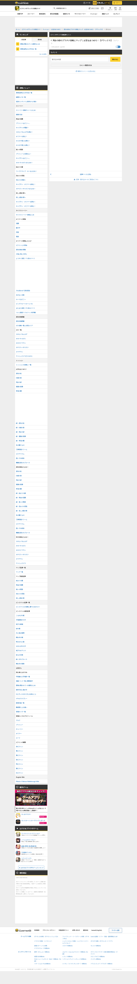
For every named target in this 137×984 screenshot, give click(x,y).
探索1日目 (19, 114)
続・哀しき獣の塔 (21, 511)
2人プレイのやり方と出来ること (26, 694)
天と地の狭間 (20, 633)
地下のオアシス (21, 650)
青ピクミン (19, 751)
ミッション (93, 14)
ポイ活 (88, 3)
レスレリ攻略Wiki (67, 956)
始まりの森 (19, 580)
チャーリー (19, 729)
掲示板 (40, 40)
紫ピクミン (19, 768)
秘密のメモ (66, 14)
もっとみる (42, 54)
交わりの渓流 (20, 594)
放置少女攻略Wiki (39, 956)
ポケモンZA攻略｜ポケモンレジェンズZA (46, 936)
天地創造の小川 (21, 620)
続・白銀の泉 (20, 427)
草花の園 (19, 391)
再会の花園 (19, 585)
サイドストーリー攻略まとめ (25, 215)
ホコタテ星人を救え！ (23, 145)
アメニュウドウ (21, 563)
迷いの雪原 (19, 589)
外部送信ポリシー (64, 930)
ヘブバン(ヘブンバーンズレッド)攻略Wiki (74, 959)
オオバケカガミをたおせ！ (24, 162)
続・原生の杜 (20, 423)
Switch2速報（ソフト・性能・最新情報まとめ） (104, 936)
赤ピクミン (19, 746)
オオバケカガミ (21, 338)
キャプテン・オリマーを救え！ (26, 184)
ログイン (118, 3)
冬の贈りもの (20, 445)
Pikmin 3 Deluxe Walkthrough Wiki (27, 781)
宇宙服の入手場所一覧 (23, 676)
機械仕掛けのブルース (23, 463)
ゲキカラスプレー (21, 698)
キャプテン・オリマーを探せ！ (26, 202)
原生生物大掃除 (21, 250)
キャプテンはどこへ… (23, 158)
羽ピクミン (19, 764)
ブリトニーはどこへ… (23, 123)
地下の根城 (19, 624)
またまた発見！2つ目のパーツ (25, 308)
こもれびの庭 (20, 615)
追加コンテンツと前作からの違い (26, 101)
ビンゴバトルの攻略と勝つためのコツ (28, 607)
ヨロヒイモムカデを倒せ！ (24, 132)
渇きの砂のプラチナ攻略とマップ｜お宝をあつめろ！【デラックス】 (82, 40)
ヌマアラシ (19, 352)
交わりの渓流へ (21, 180)
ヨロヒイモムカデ (21, 334)
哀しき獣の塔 (20, 598)
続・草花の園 (20, 441)
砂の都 (18, 628)
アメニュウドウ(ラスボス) (24, 356)
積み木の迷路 (20, 664)
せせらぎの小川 (21, 646)
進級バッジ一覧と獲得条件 (24, 681)
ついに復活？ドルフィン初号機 (26, 312)
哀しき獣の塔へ (21, 197)
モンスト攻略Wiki (96, 946)
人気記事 (23, 40)
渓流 (17, 232)
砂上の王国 (19, 655)
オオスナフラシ (21, 343)
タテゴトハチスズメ (22, 347)
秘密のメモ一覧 (21, 97)
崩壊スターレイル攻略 (40, 946)
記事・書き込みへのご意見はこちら (87, 179)
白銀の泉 (19, 378)
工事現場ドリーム (21, 449)
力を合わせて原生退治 (23, 290)
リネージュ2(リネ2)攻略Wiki (42, 964)
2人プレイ (116, 14)
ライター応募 (115, 930)
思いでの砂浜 (20, 458)
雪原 (17, 236)
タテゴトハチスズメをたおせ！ (26, 189)
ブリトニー (19, 725)
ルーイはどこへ (21, 299)
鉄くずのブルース (21, 659)
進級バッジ (105, 14)
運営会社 (85, 930)
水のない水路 (20, 295)
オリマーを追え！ (21, 136)
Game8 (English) (96, 930)
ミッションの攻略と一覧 (23, 365)
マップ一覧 (19, 572)
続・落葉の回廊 (21, 436)
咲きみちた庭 (20, 642)
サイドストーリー (80, 14)
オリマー (19, 733)
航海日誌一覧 (20, 703)
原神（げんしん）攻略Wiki (42, 952)
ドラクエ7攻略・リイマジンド (43, 941)
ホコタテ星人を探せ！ (23, 141)
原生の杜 (19, 373)
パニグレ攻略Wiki (96, 959)
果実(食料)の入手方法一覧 (28, 49)
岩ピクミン (19, 760)
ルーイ (18, 738)
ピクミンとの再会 (21, 245)
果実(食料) (42, 14)
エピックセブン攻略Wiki (98, 956)
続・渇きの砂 (20, 432)
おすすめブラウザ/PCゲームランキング (32, 868)
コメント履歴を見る (85, 65)
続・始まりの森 (21, 493)
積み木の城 (19, 637)
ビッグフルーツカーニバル (24, 304)
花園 (17, 223)
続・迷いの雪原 (21, 502)
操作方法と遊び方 (21, 690)
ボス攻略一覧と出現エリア (24, 325)
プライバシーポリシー (49, 930)
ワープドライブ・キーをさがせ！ (26, 171)
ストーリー (31, 14)
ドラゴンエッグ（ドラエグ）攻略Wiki (101, 964)
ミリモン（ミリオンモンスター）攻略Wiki (74, 964)
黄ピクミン (19, 755)
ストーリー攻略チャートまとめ (26, 110)
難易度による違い (21, 707)
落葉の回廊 (19, 386)
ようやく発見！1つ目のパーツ (25, 258)
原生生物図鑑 (54, 14)
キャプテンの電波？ (22, 128)
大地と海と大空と (21, 254)
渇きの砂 (19, 382)
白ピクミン (19, 773)
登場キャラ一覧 (21, 712)
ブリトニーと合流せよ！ (23, 154)
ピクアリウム (20, 454)
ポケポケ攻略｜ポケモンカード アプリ (102, 941)
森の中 (18, 228)
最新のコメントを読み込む (87, 71)
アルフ (18, 720)
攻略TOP (20, 14)
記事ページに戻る (85, 174)
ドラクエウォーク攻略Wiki (42, 948)
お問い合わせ (76, 930)
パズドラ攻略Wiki (67, 946)
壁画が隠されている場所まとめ (30, 44)
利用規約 (36, 930)
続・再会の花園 (21, 497)
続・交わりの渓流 (21, 506)
